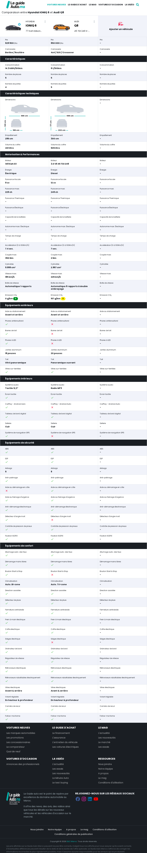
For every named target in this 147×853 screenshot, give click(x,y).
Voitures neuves (56, 4)
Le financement (61, 733)
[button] (45, 21)
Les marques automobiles (20, 733)
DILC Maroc (72, 841)
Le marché (104, 742)
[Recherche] (137, 4)
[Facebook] (77, 799)
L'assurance (58, 737)
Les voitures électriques (65, 747)
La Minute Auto (60, 778)
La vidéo (129, 4)
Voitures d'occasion (110, 4)
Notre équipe (105, 768)
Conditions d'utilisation (110, 782)
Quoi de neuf (13, 751)
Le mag (92, 4)
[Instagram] (83, 799)
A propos (103, 773)
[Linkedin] (89, 799)
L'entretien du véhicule (65, 742)
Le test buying (60, 782)
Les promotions (15, 737)
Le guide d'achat (77, 4)
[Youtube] (95, 799)
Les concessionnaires (18, 742)
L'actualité (104, 733)
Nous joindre (105, 764)
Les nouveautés (107, 737)
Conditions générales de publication (73, 834)
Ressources (106, 758)
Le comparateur (15, 747)
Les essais (103, 747)
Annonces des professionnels (22, 764)
